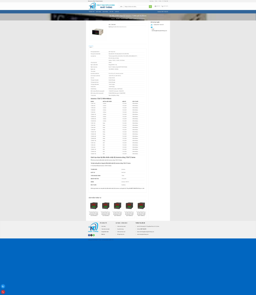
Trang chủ (91, 11)
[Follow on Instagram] (164, 1)
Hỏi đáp (160, 1)
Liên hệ (117, 11)
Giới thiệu (98, 11)
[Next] (147, 209)
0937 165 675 (164, 11)
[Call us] (94, 235)
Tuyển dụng (151, 1)
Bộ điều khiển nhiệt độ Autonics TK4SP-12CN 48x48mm (93, 214)
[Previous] (89, 209)
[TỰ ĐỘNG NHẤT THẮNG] (103, 6)
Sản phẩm (105, 11)
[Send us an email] (167, 1)
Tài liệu (156, 1)
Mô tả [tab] (91, 47)
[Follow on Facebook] (162, 1)
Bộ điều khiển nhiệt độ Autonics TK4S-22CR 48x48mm (129, 214)
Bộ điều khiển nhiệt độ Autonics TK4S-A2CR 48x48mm (117, 214)
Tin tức (111, 11)
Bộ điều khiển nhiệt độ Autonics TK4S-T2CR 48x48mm (106, 214)
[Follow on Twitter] (165, 1)
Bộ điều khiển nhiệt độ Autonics (139, 18)
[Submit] (150, 6)
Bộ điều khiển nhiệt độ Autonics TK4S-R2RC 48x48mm (141, 214)
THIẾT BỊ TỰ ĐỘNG (124, 18)
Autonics (130, 18)
